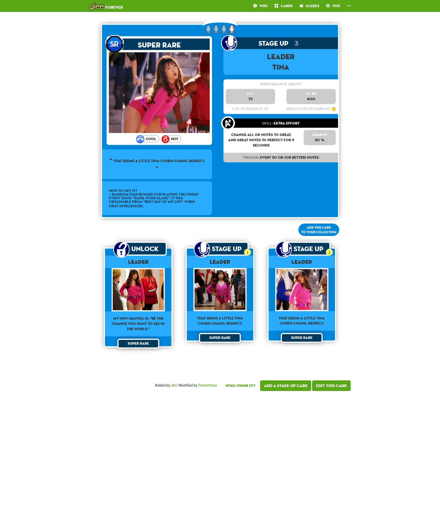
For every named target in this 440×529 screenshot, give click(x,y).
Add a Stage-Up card (285, 385)
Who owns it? (240, 385)
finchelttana (207, 385)
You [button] (335, 5)
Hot (174, 138)
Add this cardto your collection (318, 229)
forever (106, 5)
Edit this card (331, 385)
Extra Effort (281, 123)
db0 (174, 385)
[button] (349, 6)
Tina (280, 67)
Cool (150, 138)
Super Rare (159, 44)
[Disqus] (220, 458)
